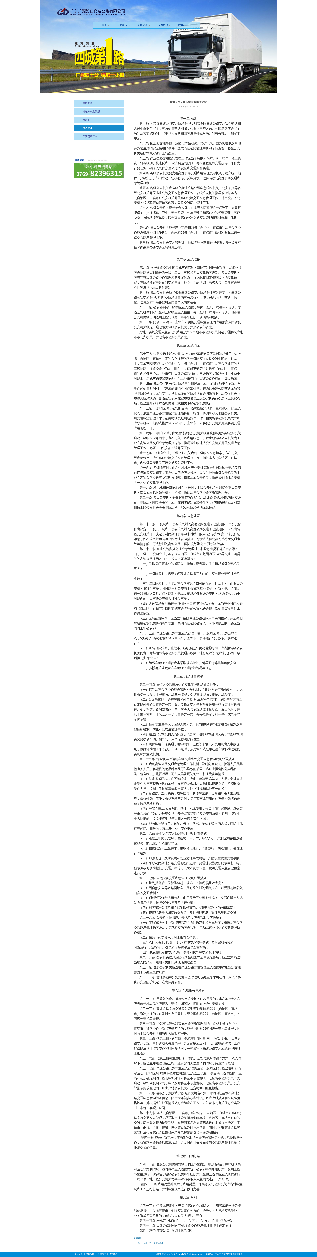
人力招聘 (163, 25)
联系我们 (183, 25)
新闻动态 (143, 25)
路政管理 (87, 128)
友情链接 (102, 1254)
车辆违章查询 (90, 136)
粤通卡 (86, 120)
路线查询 (87, 103)
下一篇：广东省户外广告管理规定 (148, 1243)
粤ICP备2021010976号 (165, 1254)
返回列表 (138, 1238)
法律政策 (90, 1254)
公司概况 (122, 25)
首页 (104, 25)
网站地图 (79, 1254)
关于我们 (113, 1254)
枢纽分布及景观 (91, 111)
